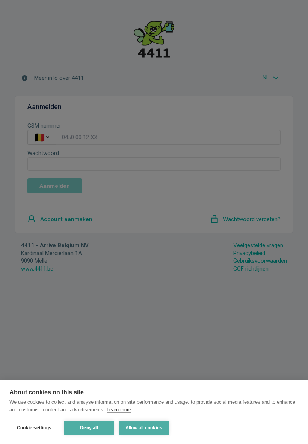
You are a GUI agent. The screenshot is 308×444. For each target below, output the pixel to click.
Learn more (119, 409)
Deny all (89, 427)
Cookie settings (34, 427)
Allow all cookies (143, 427)
